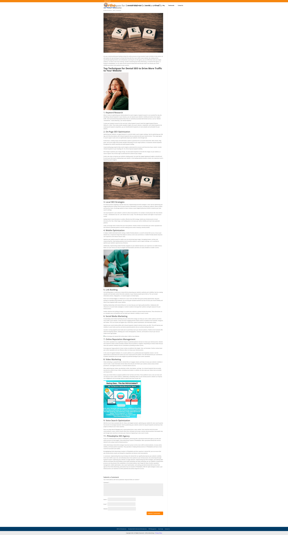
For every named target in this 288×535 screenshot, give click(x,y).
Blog (164, 5)
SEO (114, 10)
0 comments (118, 10)
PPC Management (152, 529)
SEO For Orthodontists (121, 529)
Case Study (156, 5)
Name (105, 499)
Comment (106, 482)
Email (105, 504)
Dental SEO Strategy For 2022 (135, 5)
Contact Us (180, 5)
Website (106, 509)
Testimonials (171, 5)
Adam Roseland (108, 10)
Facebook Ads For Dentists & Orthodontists (137, 529)
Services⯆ (147, 5)
